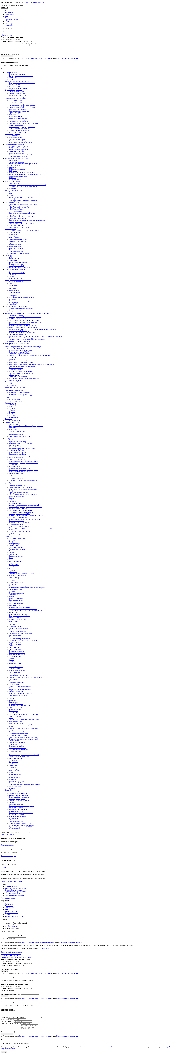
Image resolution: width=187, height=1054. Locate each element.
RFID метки (13, 572)
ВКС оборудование (15, 380)
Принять (4, 1052)
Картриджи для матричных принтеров (21, 216)
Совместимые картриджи (17, 225)
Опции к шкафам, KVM (17, 273)
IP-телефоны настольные (17, 593)
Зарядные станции (15, 179)
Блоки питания (14, 684)
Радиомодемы (13, 674)
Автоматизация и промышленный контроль (23, 389)
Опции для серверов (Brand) (18, 95)
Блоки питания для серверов (18, 118)
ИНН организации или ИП (10, 1023)
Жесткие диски (14, 237)
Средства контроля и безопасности (16, 306)
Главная (3, 867)
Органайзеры (13, 612)
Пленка (11, 413)
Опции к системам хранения (18, 150)
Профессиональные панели (18, 345)
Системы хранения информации (15, 144)
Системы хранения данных (18, 157)
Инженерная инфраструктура (18, 508)
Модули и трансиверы (16, 434)
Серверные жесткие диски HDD (19, 121)
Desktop (11, 658)
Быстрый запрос (7, 35)
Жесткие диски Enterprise (17, 125)
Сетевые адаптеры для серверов (19, 128)
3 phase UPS (13, 570)
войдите (26, 2)
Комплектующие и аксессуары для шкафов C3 (24, 728)
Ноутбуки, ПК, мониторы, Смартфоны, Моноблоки (26, 515)
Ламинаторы (13, 405)
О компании (9, 11)
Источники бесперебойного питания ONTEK (24, 755)
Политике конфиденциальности (67, 58)
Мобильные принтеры (16, 603)
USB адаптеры (13, 303)
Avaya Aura (12, 566)
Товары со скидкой (15, 716)
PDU (10, 271)
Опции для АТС (14, 259)
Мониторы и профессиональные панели (22, 449)
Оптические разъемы (16, 700)
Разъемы (11, 763)
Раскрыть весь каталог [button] (8, 898)
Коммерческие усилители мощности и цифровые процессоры (29, 355)
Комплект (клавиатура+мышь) (19, 301)
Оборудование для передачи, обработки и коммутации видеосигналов (32, 364)
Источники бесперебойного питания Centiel (23, 739)
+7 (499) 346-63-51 (11, 926)
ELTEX (11, 563)
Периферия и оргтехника (17, 491)
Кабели (11, 646)
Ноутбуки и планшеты (16, 440)
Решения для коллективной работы (20, 371)
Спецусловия (9, 14)
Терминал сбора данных (17, 549)
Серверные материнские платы (19, 111)
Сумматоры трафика (15, 626)
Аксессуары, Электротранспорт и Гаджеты (23, 480)
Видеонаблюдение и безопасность (20, 468)
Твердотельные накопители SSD (19, 253)
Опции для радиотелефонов (18, 262)
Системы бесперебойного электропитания (23, 489)
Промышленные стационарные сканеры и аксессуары (27, 588)
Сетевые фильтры (14, 165)
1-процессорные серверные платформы (22, 104)
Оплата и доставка (11, 18)
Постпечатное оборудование (18, 535)
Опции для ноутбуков (16, 84)
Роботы (11, 820)
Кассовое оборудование (12, 420)
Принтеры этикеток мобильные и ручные (22, 338)
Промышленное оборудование (15, 387)
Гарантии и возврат (11, 20)
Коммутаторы (13, 424)
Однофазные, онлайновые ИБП (19, 616)
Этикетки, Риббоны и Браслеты (19, 341)
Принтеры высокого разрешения (19, 607)
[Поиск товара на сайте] (29, 832)
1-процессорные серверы (17, 91)
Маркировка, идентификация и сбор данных (23, 470)
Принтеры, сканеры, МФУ (13, 190)
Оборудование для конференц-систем (21, 362)
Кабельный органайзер (16, 746)
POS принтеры (14, 602)
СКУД (11, 311)
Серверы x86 (13, 554)
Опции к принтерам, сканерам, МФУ (21, 197)
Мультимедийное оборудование (19, 471)
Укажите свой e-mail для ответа (12, 41)
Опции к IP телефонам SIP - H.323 (20, 267)
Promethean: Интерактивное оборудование (23, 373)
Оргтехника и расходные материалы (21, 443)
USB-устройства (14, 290)
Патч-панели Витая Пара (17, 653)
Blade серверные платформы (18, 109)
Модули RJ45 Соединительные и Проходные (23, 714)
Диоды (11, 772)
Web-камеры (13, 288)
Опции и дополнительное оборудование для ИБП (25, 174)
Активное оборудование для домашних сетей (24, 505)
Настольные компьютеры (17, 74)
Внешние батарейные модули (18, 734)
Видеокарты (13, 234)
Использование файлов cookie (11, 955)
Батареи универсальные (16, 162)
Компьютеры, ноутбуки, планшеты (20, 487)
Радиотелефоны (14, 260)
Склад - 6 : (8, 790)
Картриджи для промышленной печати (22, 213)
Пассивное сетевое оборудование (20, 141)
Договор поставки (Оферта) (14, 916)
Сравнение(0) (9, 23)
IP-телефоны (13, 429)
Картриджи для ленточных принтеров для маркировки (27, 220)
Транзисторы (13, 765)
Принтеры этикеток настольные (19, 324)
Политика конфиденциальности (11, 952)
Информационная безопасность (15, 382)
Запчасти (12, 788)
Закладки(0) (9, 25)
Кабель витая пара (15, 649)
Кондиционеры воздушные (18, 675)
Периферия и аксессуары (17, 814)
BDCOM (11, 568)
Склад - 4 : (8, 484)
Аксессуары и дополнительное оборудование (24, 230)
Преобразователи (14, 778)
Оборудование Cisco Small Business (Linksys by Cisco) (26, 426)
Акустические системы (16, 294)
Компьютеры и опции (12, 72)
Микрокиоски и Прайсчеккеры (19, 331)
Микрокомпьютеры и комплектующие (21, 806)
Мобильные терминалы (16, 547)
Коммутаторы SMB (15, 783)
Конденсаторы (13, 769)
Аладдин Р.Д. (13, 385)
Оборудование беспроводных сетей (20, 142)
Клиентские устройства (16, 683)
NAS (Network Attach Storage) (18, 148)
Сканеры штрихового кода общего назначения (24, 320)
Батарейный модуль (15, 589)
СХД (10, 500)
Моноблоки (12, 79)
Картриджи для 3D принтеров (19, 227)
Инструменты (13, 711)
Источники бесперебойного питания (17, 158)
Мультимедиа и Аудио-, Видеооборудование (23, 461)
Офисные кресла (14, 399)
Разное (11, 718)
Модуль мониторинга (16, 786)
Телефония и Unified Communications (21, 512)
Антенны (12, 698)
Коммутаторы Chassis (16, 579)
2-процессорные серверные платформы (22, 106)
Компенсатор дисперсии (17, 742)
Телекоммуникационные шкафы (19, 756)
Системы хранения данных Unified (20, 155)
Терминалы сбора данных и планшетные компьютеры (27, 339)
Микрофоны (13, 357)
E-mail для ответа (7, 1021)
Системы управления (16, 368)
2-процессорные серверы (17, 93)
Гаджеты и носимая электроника (19, 793)
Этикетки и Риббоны (16, 315)
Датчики (11, 660)
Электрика (8, 419)
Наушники (12, 299)
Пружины (12, 412)
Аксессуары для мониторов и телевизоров (23, 186)
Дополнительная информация (11, 1032)
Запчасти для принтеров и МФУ (19, 514)
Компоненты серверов (16, 556)
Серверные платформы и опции (15, 98)
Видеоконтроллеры (15, 369)
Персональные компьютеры (18, 442)
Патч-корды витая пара (16, 651)
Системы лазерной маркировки (19, 688)
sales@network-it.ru (6, 31)
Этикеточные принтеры (17, 605)
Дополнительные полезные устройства (22, 297)
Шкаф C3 (12, 730)
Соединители (13, 762)
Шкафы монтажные (15, 637)
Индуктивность (14, 770)
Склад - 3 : (8, 438)
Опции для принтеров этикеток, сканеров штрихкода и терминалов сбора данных (36, 336)
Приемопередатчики (15, 774)
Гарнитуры (12, 287)
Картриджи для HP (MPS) (17, 218)
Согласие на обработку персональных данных (34, 58)
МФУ (10, 193)
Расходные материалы (12, 202)
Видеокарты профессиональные (19, 236)
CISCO (11, 558)
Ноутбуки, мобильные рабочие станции (22, 83)
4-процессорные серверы (17, 97)
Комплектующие (10, 229)
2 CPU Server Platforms (16, 102)
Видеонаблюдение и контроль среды (21, 308)
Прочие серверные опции (17, 132)
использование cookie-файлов (104, 1047)
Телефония (8, 255)
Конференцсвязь (14, 624)
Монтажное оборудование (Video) (20, 361)
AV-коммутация (14, 375)
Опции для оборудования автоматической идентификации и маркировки (33, 329)
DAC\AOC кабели (15, 561)
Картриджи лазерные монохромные (20, 206)
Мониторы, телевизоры (12, 181)
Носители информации (16, 153)
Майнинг (12, 802)
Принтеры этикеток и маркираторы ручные (23, 327)
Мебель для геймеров (16, 804)
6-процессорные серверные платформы (22, 107)
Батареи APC (13, 160)
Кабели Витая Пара (15, 647)
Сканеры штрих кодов (16, 582)
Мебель (11, 533)
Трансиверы (13, 744)
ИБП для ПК (13, 171)
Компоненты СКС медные (17, 707)
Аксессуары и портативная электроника (18, 280)
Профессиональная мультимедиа (19, 522)
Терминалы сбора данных (17, 318)
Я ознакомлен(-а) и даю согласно (40, 58)
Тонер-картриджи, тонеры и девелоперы (22, 223)
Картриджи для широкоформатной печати (23, 204)
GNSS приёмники (15, 709)
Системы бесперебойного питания (20, 447)
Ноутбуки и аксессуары (16, 811)
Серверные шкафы (15, 635)
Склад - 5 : (8, 537)
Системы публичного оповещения (20, 693)
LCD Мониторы (14, 183)
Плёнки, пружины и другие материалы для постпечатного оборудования (33, 528)
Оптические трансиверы (17, 551)
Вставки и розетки (15, 668)
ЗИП (10, 559)
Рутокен (11, 383)
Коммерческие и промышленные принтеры (23, 609)
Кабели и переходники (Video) (19, 352)
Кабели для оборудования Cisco (19, 436)
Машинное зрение (15, 617)
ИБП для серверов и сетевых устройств (22, 172)
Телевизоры (12, 188)
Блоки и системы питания (17, 433)
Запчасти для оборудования (14, 390)
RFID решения (13, 712)
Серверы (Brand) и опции (13, 90)
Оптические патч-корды (17, 654)
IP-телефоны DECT (15, 595)
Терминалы (12, 779)
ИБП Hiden (12, 178)
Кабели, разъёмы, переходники (19, 797)
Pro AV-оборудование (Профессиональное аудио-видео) (23, 347)
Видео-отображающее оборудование (17, 343)
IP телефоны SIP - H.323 (16, 266)
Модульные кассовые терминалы (20, 690)
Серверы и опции (14, 445)
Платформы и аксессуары (17, 816)
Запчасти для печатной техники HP (20, 396)
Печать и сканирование (16, 521)
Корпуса (11, 243)
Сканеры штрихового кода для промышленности (25, 322)
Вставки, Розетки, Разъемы (18, 670)
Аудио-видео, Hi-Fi (15, 464)
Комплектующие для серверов (19, 800)
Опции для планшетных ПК (18, 88)
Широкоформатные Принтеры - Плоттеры (23, 201)
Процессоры (13, 114)
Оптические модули (15, 721)
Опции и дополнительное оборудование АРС (24, 164)
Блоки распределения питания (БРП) (21, 686)
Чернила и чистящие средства (18, 628)
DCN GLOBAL (14, 565)
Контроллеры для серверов (17, 120)
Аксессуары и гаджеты (16, 478)
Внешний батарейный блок (18, 735)
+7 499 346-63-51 (6, 28)
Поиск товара (5, 832)
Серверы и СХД (14, 501)
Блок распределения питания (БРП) (20, 725)
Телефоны (12, 591)
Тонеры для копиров (15, 222)
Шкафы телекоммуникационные (19, 639)
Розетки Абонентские (16, 667)
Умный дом (12, 475)
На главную (18, 881)
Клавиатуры (13, 285)
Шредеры (12, 408)
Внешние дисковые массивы (18, 146)
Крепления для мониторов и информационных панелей (27, 185)
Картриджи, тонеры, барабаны (19, 493)
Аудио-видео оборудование (18, 792)
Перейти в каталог (7, 881)
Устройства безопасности (17, 691)
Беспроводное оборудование (18, 431)
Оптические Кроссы (15, 663)
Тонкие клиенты (14, 77)
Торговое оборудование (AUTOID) (20, 827)
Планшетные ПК (14, 86)
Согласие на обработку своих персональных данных (36, 942)
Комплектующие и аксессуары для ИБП (22, 573)
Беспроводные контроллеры (18, 695)
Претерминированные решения (19, 705)
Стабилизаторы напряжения (18, 176)
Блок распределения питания (18, 749)
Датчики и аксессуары (16, 310)
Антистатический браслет (17, 748)
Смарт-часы (12, 304)
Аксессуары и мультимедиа (18, 517)
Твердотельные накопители (18, 239)
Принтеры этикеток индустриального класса (23, 325)
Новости (7, 16)
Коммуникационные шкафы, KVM (16, 269)
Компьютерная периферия (17, 454)
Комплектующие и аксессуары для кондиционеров (25, 677)
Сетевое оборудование (12, 134)
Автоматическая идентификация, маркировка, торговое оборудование (28, 313)
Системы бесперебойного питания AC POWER (24, 785)
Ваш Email (4, 938)
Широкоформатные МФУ (17, 199)
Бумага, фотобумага (15, 211)
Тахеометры (13, 679)
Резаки (11, 406)
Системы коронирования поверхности (21, 630)
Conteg (11, 661)
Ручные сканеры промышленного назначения (24, 719)
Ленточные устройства (16, 151)
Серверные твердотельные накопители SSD (23, 123)
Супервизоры (13, 681)
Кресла (7, 398)
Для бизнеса (9, 12)
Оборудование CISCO (12, 422)
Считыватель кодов (15, 642)
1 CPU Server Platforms (16, 100)
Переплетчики (13, 417)
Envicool (11, 623)
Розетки (11, 665)
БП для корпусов (14, 232)
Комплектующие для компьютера (20, 456)
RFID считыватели (15, 644)
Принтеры (12, 192)
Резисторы (12, 776)
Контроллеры (13, 702)
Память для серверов (15, 116)
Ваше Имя (4, 39)
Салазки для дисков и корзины (19, 130)
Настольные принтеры (16, 781)
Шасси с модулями (15, 751)
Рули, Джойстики (14, 292)
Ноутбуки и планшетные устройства (17, 81)
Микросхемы (13, 760)
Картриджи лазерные (16, 215)
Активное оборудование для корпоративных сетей (25, 507)
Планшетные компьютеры (17, 575)
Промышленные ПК (15, 818)
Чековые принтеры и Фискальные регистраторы (25, 317)
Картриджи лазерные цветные (19, 208)
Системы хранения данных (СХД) (20, 823)
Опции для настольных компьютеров (21, 76)
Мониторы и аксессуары (17, 807)
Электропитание (14, 829)
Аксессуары (13, 296)
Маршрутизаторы (14, 427)
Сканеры (12, 195)
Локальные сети (14, 135)
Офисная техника (10, 403)
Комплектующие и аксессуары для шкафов (23, 737)
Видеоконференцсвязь (16, 704)
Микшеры (12, 359)
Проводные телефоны (16, 264)
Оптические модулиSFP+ (17, 723)
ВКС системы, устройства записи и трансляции (24, 378)
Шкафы (11, 276)
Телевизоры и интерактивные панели (21, 825)
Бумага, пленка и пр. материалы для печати (23, 494)
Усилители (12, 767)
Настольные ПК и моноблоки (18, 809)
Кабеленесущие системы (17, 139)
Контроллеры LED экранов (18, 376)
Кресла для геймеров (15, 401)
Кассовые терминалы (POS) (18, 334)
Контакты (8, 21)
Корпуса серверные (15, 113)
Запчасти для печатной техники (19, 392)
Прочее (11, 482)
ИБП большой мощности (17, 169)
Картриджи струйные (16, 209)
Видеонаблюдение (15, 466)
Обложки (12, 410)
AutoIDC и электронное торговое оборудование (24, 519)
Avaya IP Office (14, 621)
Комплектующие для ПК (17, 459)
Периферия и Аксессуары (17, 542)
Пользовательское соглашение (11, 954)
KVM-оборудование (15, 278)
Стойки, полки (14, 274)
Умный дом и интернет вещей (19, 526)
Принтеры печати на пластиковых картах (22, 332)
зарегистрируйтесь (39, 2)
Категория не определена (17, 477)
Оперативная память (15, 246)
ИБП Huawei (13, 167)
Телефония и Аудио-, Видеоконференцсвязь (23, 463)
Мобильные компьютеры (17, 538)
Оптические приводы (16, 248)
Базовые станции (14, 741)
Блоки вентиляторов (15, 697)
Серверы (11, 498)
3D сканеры (12, 584)
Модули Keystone (14, 672)
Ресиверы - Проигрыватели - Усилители (22, 366)
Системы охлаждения (16, 252)
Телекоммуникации (15, 137)
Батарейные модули (15, 758)
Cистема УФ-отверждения (17, 631)
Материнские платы (15, 244)
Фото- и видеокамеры (16, 473)
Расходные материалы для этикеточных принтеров (25, 610)
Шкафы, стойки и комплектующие (20, 633)
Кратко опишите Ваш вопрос (11, 54)
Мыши (11, 283)
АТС (10, 257)
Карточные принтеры (16, 600)
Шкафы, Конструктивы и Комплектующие (23, 640)
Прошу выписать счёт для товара (12, 1017)
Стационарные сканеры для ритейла (21, 586)
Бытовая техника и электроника (19, 531)
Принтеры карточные (16, 598)
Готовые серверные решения (18, 795)
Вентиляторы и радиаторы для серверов (22, 127)
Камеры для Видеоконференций (19, 354)
